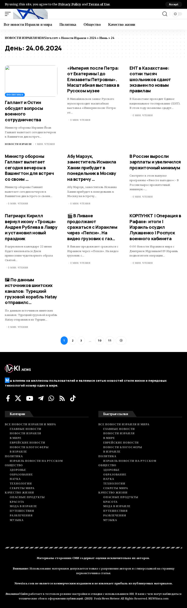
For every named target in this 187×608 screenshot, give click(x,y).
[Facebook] (8, 398)
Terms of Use (99, 4)
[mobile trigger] (9, 14)
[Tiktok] (73, 398)
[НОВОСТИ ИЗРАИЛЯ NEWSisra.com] (30, 14)
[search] (164, 14)
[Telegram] (41, 398)
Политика (15, 94)
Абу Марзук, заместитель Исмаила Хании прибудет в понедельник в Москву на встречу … (91, 167)
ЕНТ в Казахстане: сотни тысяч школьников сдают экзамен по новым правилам (150, 79)
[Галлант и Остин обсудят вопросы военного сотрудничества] (31, 81)
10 (99, 340)
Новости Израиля (18, 144)
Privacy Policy (69, 4)
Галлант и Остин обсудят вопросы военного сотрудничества (24, 110)
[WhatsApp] (51, 398)
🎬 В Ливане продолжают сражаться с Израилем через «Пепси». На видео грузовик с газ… (92, 227)
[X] (18, 398)
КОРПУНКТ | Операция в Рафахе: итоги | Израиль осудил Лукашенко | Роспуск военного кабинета (155, 227)
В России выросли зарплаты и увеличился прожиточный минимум (155, 162)
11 (110, 340)
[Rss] (62, 398)
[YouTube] (29, 398)
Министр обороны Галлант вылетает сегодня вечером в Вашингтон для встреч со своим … (29, 167)
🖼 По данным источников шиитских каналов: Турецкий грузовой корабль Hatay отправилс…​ (31, 291)
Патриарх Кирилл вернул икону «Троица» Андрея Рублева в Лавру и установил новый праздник (31, 227)
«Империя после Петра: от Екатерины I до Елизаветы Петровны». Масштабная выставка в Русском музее (93, 79)
